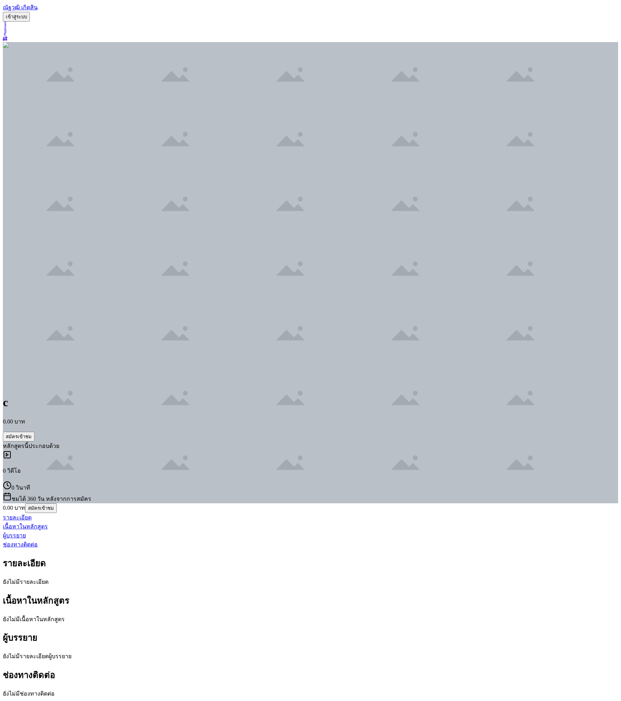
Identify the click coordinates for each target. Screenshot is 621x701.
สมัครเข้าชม (19, 436)
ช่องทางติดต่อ (20, 544)
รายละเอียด (17, 517)
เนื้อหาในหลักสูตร (25, 526)
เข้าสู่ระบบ (16, 16)
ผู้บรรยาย (14, 535)
